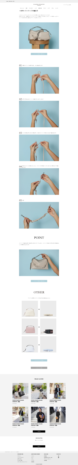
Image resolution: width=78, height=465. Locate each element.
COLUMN (8, 451)
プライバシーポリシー (47, 458)
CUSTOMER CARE (20, 454)
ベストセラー (31, 8)
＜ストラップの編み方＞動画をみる (39, 53)
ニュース (56, 8)
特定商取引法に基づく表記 (48, 457)
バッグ (36, 8)
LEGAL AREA (46, 454)
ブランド (44, 8)
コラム (53, 8)
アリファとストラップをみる (39, 360)
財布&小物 (40, 8)
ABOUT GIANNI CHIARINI (35, 454)
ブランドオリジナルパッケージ (22, 461)
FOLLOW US (59, 454)
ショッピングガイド (20, 457)
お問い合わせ (19, 458)
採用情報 (32, 461)
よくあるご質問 (19, 460)
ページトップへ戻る (39, 367)
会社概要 (45, 460)
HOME (6, 451)
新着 (26, 8)
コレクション (22, 8)
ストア (49, 8)
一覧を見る (39, 431)
